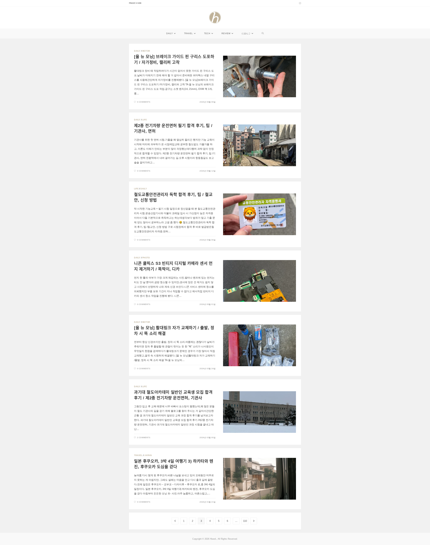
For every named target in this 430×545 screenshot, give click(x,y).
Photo (146, 258)
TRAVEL (138, 455)
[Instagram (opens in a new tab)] (299, 3)
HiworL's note (135, 3)
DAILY (137, 51)
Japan (148, 455)
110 (245, 520)
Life (144, 120)
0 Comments (143, 102)
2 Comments (143, 438)
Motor (146, 51)
